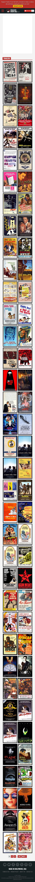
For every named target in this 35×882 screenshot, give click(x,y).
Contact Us (29, 872)
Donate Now (18, 6)
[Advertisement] (17, 34)
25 (19, 856)
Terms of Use (6, 872)
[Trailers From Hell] (8, 11)
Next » (24, 856)
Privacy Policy (15, 872)
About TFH (22, 872)
